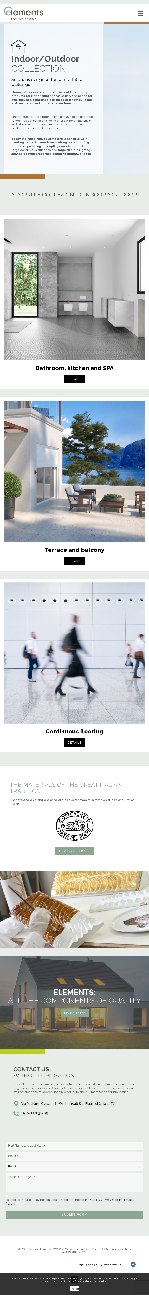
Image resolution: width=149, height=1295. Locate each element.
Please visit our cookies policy (90, 1281)
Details (74, 379)
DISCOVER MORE (74, 851)
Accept (75, 1288)
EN (77, 2)
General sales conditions (116, 1264)
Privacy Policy (95, 1264)
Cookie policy (80, 1264)
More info (74, 1013)
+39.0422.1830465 (34, 1113)
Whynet (83, 1251)
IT (71, 2)
